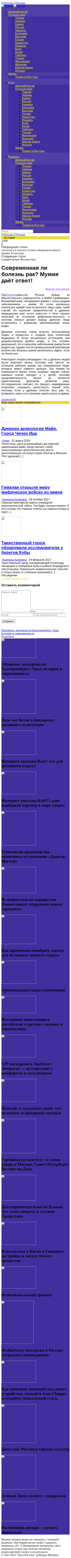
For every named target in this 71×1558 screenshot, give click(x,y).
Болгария (21, 33)
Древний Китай (18, 11)
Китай (19, 52)
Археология (8, 399)
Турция (19, 58)
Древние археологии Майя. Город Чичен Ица (29, 431)
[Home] (13, 5)
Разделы (13, 156)
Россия (19, 27)
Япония (20, 70)
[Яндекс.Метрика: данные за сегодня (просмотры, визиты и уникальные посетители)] (47, 1555)
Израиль (20, 45)
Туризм (19, 18)
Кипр (18, 49)
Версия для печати (57, 289)
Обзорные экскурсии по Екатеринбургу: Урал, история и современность (30, 632)
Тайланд (20, 55)
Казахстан (21, 42)
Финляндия (22, 61)
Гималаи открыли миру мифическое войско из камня (31, 489)
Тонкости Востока (26, 76)
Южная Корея (24, 67)
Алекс (6, 440)
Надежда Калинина (14, 499)
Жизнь (12, 73)
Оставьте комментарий (14, 578)
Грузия (19, 39)
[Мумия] (10, 294)
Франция (21, 64)
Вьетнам (20, 36)
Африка (20, 21)
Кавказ (19, 24)
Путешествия (17, 14)
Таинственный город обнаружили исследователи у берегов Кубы (32, 547)
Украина (20, 30)
